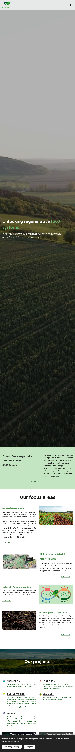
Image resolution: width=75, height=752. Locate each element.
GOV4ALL (48, 694)
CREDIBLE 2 (13, 681)
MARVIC (11, 713)
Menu (71, 5)
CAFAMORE (16, 694)
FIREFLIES (49, 681)
